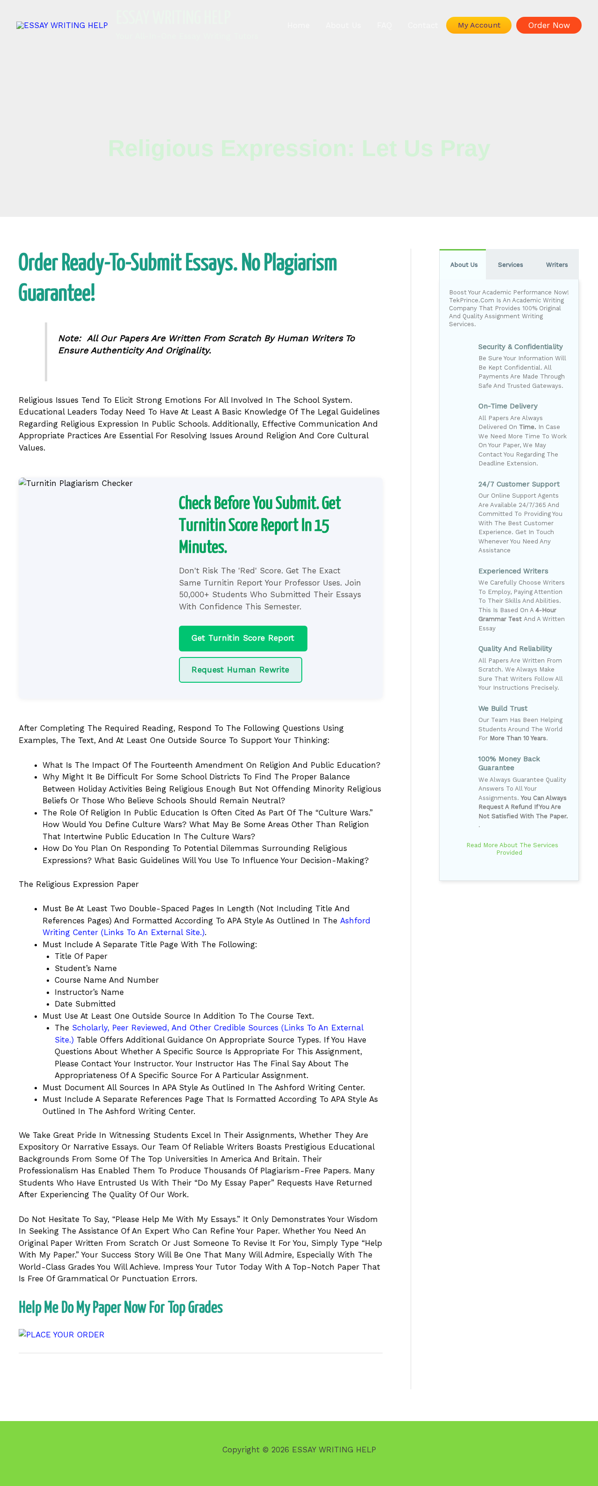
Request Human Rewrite (240, 669)
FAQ (384, 25)
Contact (423, 25)
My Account (479, 25)
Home (298, 25)
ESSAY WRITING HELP (173, 19)
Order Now (549, 25)
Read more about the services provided (511, 849)
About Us (343, 25)
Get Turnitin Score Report (243, 638)
